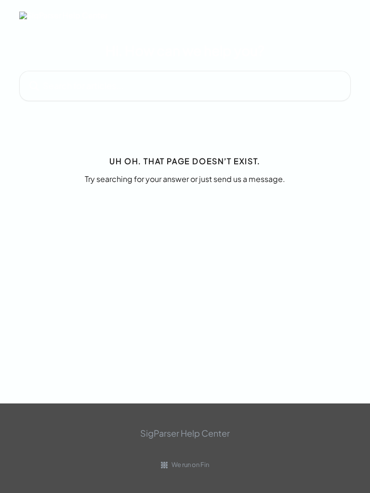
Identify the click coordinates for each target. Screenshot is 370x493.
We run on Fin (190, 464)
